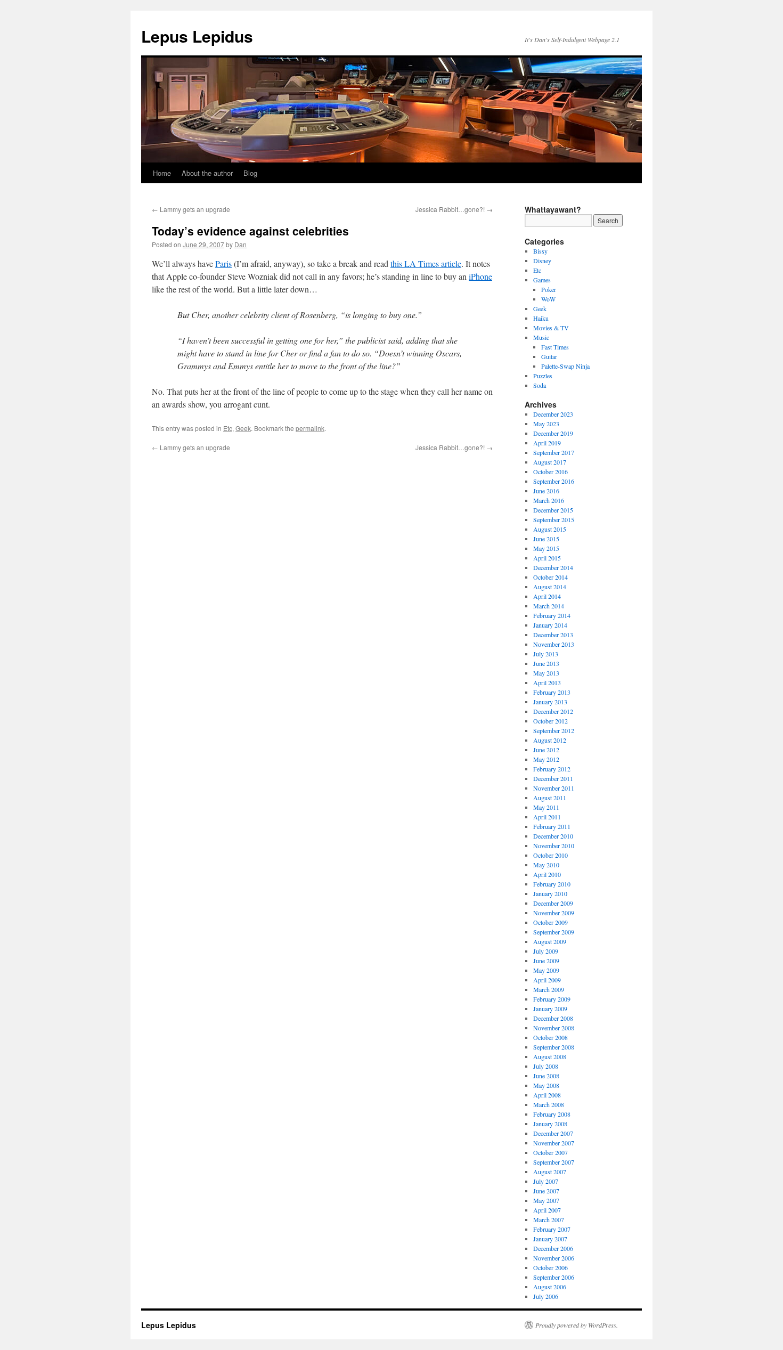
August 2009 (549, 941)
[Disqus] (322, 585)
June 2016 (546, 490)
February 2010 (551, 884)
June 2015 (546, 538)
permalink (310, 428)
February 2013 (551, 692)
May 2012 (546, 759)
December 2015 (553, 510)
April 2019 (547, 442)
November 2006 (553, 1258)
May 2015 (546, 548)
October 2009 (550, 922)
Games (542, 279)
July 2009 (545, 951)
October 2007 (550, 1152)
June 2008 (546, 1075)
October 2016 (550, 471)
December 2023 (553, 414)
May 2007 (546, 1200)
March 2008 (548, 1104)
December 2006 (553, 1248)
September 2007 (553, 1162)
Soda (539, 385)
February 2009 (551, 999)
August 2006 (549, 1286)
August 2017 (549, 462)
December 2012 (553, 711)
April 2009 (547, 979)
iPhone (480, 276)
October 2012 (550, 721)
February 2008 (551, 1114)
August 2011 (549, 797)
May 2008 (546, 1085)
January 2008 (550, 1123)
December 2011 (553, 778)
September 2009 (553, 932)
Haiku (541, 318)
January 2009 (550, 1008)
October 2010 (550, 855)
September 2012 (553, 730)
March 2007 (548, 1219)
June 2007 (546, 1190)
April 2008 (547, 1095)
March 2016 (548, 500)
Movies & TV (551, 327)
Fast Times (555, 347)
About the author (207, 173)
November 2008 (553, 1027)
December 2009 (553, 903)
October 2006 (550, 1267)
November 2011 (553, 788)
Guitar (549, 356)
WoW (548, 299)
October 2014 (550, 577)
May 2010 (546, 864)
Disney (542, 260)
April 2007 (547, 1210)
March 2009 (548, 989)
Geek (243, 428)
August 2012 (549, 740)
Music (541, 337)
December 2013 (553, 634)
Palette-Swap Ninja (565, 366)
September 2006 (553, 1277)
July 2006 (545, 1296)
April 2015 (547, 558)
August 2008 (549, 1056)
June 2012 (546, 749)
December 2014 (553, 567)
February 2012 (551, 769)
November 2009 (553, 912)
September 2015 (553, 519)
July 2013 (545, 653)
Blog (250, 173)
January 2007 (550, 1238)
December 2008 (553, 1018)
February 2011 (551, 826)
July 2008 (545, 1066)
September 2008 (553, 1047)
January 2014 (550, 625)
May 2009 (546, 970)
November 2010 (553, 845)
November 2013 (553, 644)
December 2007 (553, 1133)
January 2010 (550, 893)
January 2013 (550, 701)
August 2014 (549, 586)
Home (162, 173)
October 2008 (550, 1037)
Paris (223, 263)
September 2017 (553, 452)
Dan (240, 244)
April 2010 (547, 874)
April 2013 (547, 682)
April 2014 (547, 596)
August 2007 (549, 1171)
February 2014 (551, 615)
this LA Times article (425, 263)
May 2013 (546, 673)
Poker (548, 289)
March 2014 (548, 605)
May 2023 (546, 423)
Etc (227, 428)
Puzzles (542, 375)
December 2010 (553, 836)
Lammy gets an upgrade (191, 209)
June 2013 (546, 663)
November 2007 (553, 1142)
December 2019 (553, 433)
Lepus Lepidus (197, 36)
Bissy (540, 251)
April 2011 (547, 816)
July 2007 (545, 1181)
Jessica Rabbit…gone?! (454, 209)
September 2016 (553, 481)
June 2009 (546, 960)
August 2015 (549, 529)
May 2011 (546, 807)
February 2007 (551, 1229)
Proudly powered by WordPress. (576, 1325)
